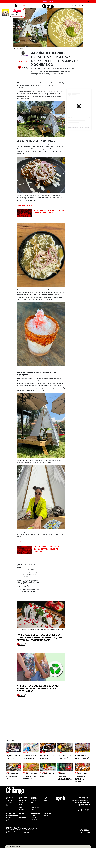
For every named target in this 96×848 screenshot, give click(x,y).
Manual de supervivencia (12, 815)
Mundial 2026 (34, 819)
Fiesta (32, 809)
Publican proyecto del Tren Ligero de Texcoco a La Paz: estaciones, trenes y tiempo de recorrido (30, 757)
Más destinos (22, 817)
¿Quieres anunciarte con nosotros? (80, 800)
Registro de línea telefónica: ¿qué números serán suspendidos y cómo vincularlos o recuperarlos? (13, 757)
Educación (9, 800)
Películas (46, 799)
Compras (21, 802)
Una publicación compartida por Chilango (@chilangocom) (82, 127)
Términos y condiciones (83, 804)
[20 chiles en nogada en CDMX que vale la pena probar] (48, 767)
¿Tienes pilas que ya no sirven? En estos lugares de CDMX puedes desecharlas (38, 688)
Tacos (32, 802)
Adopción (33, 817)
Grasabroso (34, 805)
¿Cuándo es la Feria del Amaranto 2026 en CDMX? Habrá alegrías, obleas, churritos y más (30, 776)
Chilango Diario (47, 815)
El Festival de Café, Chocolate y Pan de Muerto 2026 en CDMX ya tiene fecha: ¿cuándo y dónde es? (82, 757)
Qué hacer (42, 752)
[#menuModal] (16, 5)
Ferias (7, 772)
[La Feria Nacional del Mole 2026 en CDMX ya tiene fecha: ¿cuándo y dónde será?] (48, 747)
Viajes (21, 814)
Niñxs (20, 807)
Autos (7, 819)
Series (45, 800)
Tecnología (9, 804)
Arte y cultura (22, 800)
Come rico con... (35, 807)
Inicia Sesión (79, 5)
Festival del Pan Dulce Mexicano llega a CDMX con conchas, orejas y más (13, 776)
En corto (21, 815)
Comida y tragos (35, 798)
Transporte (26, 752)
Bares (32, 804)
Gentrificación (35, 815)
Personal (8, 817)
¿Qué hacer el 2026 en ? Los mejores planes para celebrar (49, 212)
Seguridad (9, 802)
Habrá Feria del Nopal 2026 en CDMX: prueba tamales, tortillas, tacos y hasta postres (64, 756)
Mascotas (21, 809)
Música (59, 772)
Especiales (35, 814)
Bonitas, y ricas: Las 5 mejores (47, 549)
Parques (21, 806)
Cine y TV (47, 797)
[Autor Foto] (23, 53)
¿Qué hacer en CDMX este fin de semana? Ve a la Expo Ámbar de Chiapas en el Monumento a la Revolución (82, 777)
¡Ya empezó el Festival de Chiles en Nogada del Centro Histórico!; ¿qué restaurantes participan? (39, 637)
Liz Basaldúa (24, 55)
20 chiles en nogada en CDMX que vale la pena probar (47, 775)
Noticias (8, 752)
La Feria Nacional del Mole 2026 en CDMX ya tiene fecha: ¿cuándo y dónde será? (47, 756)
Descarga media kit (84, 797)
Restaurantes (23, 61)
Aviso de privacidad (84, 806)
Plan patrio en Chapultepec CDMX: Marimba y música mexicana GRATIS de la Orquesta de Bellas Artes (64, 776)
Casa (7, 821)
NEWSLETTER (26, 5)
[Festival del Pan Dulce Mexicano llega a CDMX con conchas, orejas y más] (13, 767)
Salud (7, 806)
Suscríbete (87, 799)
